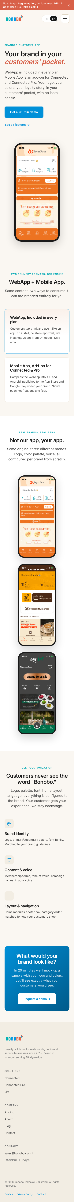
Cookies (41, 1194)
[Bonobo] (14, 18)
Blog (8, 1126)
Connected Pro (15, 1085)
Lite (7, 1092)
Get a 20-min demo (24, 112)
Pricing (9, 1112)
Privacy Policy (25, 1194)
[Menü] (65, 18)
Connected (12, 1078)
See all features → (17, 124)
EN (53, 18)
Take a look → (30, 6)
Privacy (9, 1194)
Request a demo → (37, 999)
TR (45, 18)
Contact (10, 1133)
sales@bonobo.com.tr (19, 1153)
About (9, 1119)
